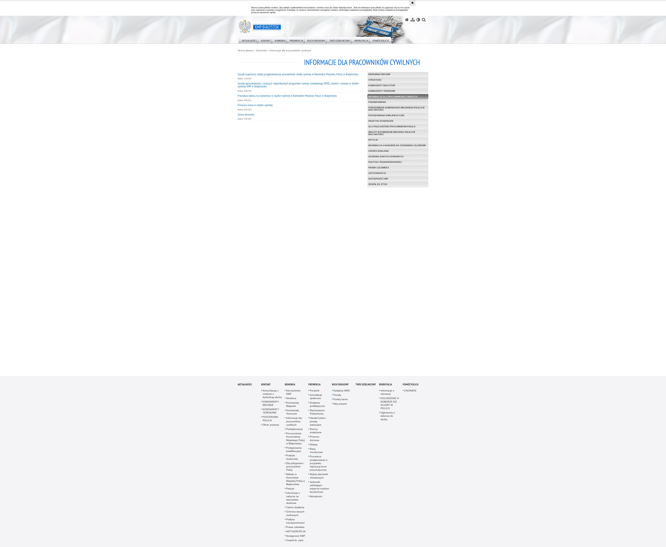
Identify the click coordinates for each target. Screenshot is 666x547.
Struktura (375, 80)
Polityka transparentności (385, 162)
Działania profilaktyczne (317, 405)
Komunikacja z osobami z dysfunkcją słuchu (272, 395)
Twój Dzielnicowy (366, 385)
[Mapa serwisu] (413, 20)
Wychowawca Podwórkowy (317, 413)
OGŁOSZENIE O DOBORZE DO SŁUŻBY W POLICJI (390, 404)
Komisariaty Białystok (381, 85)
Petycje (373, 140)
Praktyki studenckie (380, 121)
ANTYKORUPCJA (377, 173)
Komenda (261, 50)
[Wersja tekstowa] (418, 20)
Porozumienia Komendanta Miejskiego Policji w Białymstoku (396, 108)
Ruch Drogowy (340, 385)
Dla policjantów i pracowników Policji (391, 126)
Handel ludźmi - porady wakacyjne (318, 422)
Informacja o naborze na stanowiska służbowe (397, 145)
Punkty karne (340, 400)
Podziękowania (377, 102)
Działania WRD (341, 391)
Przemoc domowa (314, 440)
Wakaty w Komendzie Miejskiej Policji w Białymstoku (391, 133)
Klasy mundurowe (316, 451)
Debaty (314, 445)
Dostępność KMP (378, 179)
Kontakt (266, 385)
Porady (337, 396)
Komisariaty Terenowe (381, 91)
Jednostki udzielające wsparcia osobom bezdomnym (319, 488)
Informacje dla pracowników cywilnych (290, 50)
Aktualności (245, 385)
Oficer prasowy (271, 425)
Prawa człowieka (378, 167)
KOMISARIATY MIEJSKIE (271, 404)
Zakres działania (378, 151)
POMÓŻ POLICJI (411, 385)
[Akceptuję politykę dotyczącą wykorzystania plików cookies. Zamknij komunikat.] (412, 3)
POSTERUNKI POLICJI (270, 420)
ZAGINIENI (410, 391)
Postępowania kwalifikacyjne (386, 115)
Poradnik (314, 391)
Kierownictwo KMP (379, 74)
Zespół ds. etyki (377, 184)
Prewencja (314, 385)
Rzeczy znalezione (316, 432)
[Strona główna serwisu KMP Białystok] (407, 20)
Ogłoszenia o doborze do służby (388, 417)
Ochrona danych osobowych (386, 156)
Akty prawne (340, 404)
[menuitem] (249, 40)
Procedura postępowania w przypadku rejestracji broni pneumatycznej (318, 464)
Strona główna (245, 50)
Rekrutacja (385, 385)
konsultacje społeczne (316, 398)
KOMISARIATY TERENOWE (271, 412)
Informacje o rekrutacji (387, 393)
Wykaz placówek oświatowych (319, 477)
